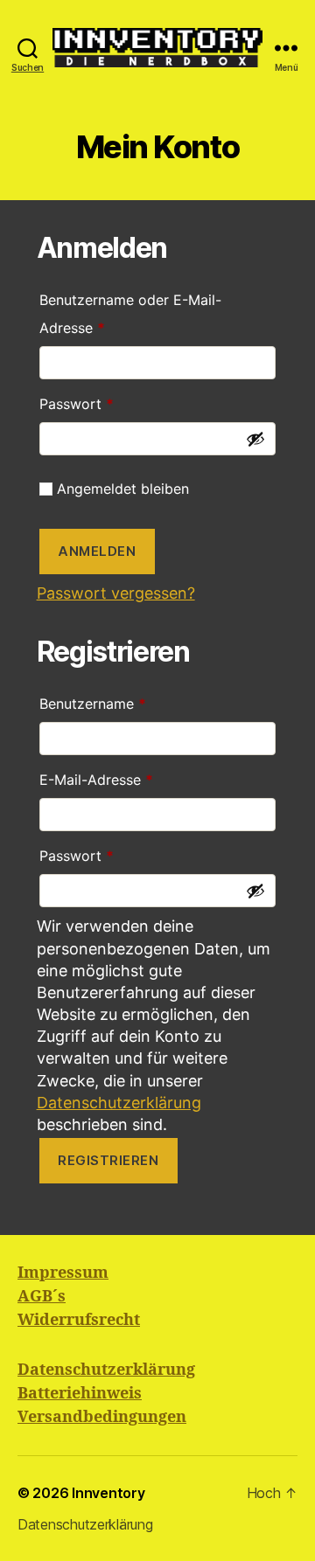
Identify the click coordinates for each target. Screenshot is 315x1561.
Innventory (108, 1493)
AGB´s (42, 1297)
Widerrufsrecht (79, 1320)
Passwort (115, 401)
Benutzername (131, 701)
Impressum (63, 1273)
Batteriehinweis (80, 1394)
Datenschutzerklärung (119, 1102)
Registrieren (108, 1160)
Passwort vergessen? (116, 593)
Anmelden (97, 551)
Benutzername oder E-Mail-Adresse (130, 311)
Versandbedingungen (102, 1417)
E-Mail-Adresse (135, 777)
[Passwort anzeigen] (255, 438)
